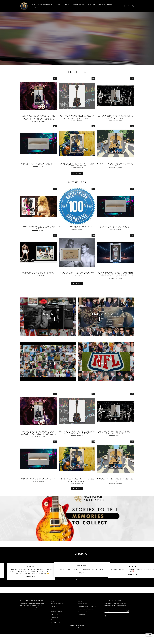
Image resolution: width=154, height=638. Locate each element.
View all (77, 173)
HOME (33, 5)
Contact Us (81, 614)
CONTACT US (35, 7)
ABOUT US (101, 5)
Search (80, 601)
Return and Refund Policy (86, 609)
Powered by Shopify (76, 627)
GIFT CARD (91, 5)
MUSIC (66, 5)
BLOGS (109, 5)
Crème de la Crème (45, 5)
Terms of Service (83, 612)
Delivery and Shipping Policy (87, 606)
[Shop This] (48, 316)
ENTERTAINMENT (79, 5)
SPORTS (57, 5)
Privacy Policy (82, 603)
